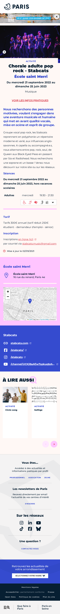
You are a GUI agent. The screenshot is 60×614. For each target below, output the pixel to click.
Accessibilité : (25, 592)
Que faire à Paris (24, 607)
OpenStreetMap (44, 319)
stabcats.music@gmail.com (39, 243)
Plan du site (49, 597)
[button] (30, 301)
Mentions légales (30, 587)
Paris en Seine (47, 607)
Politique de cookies (29, 597)
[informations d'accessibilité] (39, 202)
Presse (51, 592)
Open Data (10, 597)
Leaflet (30, 319)
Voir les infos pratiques (30, 100)
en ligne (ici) (25, 239)
